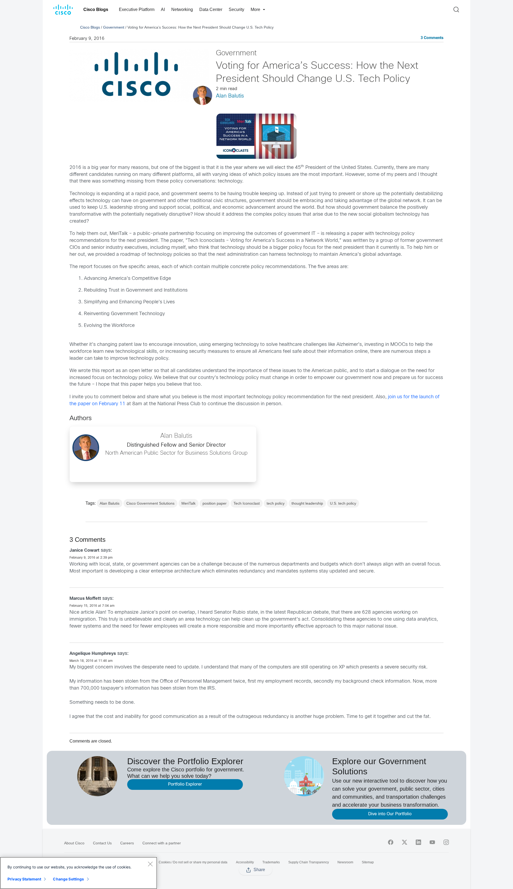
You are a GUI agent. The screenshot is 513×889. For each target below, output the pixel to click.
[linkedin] (418, 842)
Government (113, 27)
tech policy (276, 503)
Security (236, 9)
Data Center (210, 9)
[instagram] (446, 842)
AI (163, 9)
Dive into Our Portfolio (389, 814)
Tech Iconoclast (247, 503)
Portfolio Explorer (185, 784)
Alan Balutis (230, 96)
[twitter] (404, 842)
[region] (78, 873)
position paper (215, 503)
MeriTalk (188, 503)
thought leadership (307, 503)
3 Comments (432, 38)
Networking (182, 9)
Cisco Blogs (95, 9)
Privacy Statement (24, 879)
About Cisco (74, 843)
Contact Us (102, 843)
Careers (127, 843)
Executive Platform (136, 9)
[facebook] (390, 842)
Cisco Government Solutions (150, 503)
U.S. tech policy (343, 503)
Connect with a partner (161, 843)
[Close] (150, 864)
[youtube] (432, 842)
